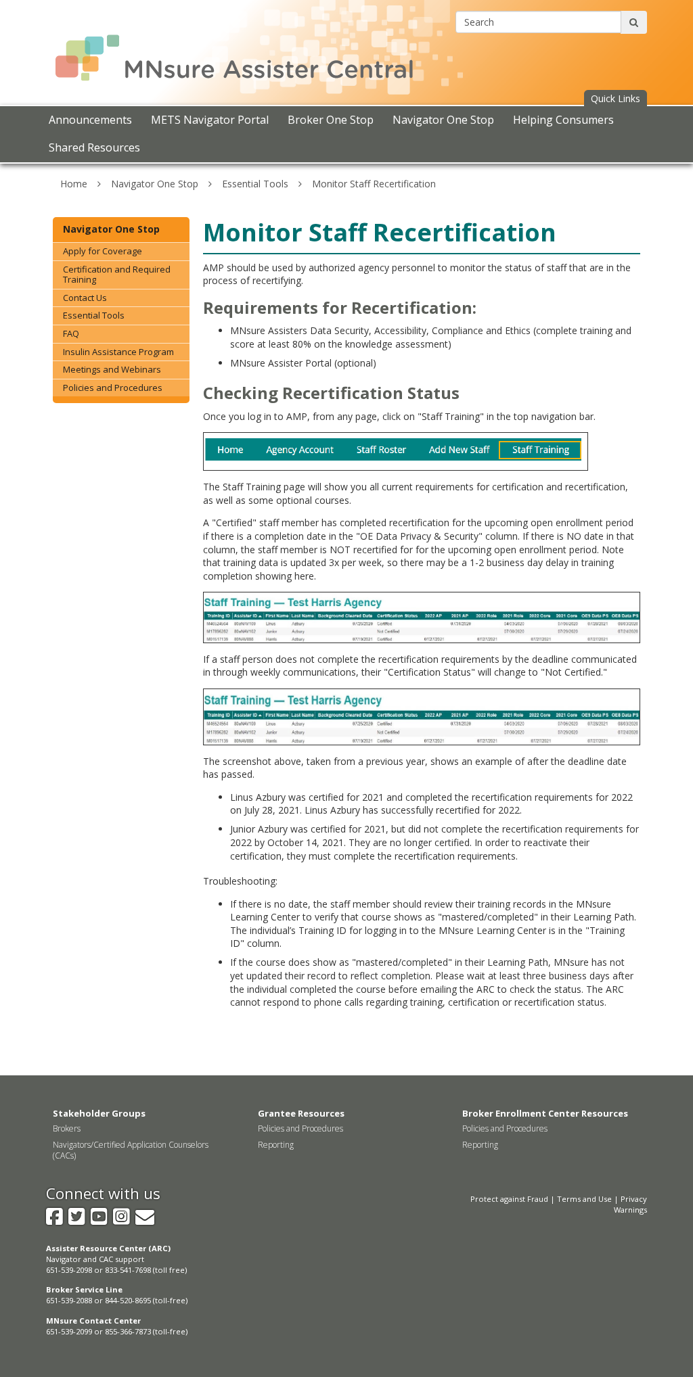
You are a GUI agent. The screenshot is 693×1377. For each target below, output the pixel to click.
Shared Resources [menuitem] (94, 147)
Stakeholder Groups (99, 1113)
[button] (615, 99)
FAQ (71, 333)
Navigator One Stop (154, 183)
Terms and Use (584, 1199)
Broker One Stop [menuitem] (331, 119)
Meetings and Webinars (112, 369)
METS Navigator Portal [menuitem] (210, 119)
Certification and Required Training (117, 274)
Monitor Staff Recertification (374, 183)
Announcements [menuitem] (90, 119)
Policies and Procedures (112, 387)
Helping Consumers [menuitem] (563, 119)
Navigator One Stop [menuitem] (443, 119)
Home (73, 183)
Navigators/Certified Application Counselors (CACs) (130, 1150)
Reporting (276, 1144)
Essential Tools (255, 183)
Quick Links (615, 98)
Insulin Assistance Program (118, 352)
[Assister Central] (257, 46)
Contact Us (85, 297)
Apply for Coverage (102, 251)
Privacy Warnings (630, 1204)
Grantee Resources (301, 1113)
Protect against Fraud (509, 1199)
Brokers (67, 1128)
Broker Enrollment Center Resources (545, 1113)
